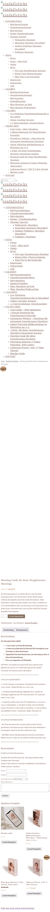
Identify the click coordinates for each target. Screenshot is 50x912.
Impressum (15, 80)
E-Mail (3, 775)
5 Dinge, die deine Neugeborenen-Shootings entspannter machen (27, 331)
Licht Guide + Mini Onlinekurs (24, 129)
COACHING (11, 110)
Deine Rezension (7, 782)
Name (3, 771)
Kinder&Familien (18, 101)
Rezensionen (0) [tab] (21, 630)
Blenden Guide (17, 172)
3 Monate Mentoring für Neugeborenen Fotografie (23, 314)
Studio (13, 64)
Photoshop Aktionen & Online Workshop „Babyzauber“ (25, 343)
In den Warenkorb (16, 616)
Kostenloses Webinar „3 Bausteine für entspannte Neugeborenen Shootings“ (29, 320)
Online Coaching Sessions (22, 120)
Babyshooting (16, 30)
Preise (13, 58)
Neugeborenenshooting (20, 27)
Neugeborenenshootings (21, 95)
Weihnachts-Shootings (25, 40)
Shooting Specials (18, 37)
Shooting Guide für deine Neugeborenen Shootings (23, 337)
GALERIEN (10, 89)
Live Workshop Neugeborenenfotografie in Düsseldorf (29, 296)
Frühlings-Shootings (24, 52)
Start (3, 361)
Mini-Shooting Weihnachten (23, 107)
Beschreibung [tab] (9, 630)
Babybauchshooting (19, 24)
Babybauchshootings (19, 92)
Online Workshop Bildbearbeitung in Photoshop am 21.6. (28, 326)
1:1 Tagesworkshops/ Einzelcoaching (27, 123)
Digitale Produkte (12, 361)
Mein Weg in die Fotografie (27, 77)
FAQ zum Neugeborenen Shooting (30, 70)
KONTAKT (10, 175)
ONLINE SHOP (12, 126)
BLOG (12, 67)
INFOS (8, 55)
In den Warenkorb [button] (9, 842)
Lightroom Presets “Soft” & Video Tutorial (29, 169)
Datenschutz (16, 83)
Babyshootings (16, 98)
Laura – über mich (18, 61)
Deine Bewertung (7, 779)
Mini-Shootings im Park (21, 104)
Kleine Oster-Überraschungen (28, 74)
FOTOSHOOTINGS (14, 21)
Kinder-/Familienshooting (22, 33)
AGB (12, 86)
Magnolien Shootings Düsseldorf (30, 43)
